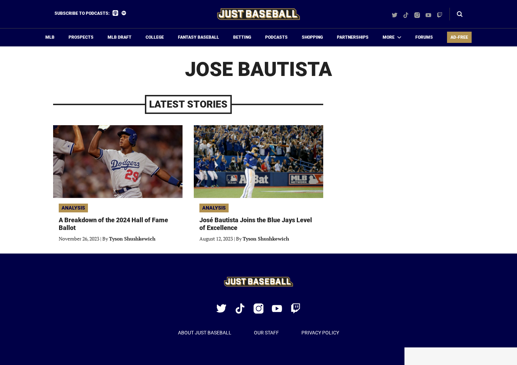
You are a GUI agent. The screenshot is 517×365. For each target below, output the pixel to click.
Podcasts (276, 37)
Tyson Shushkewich (132, 238)
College (155, 37)
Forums (424, 37)
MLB (50, 37)
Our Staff (266, 332)
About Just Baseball (204, 332)
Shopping (312, 37)
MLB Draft (120, 37)
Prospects (81, 37)
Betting (242, 37)
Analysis (73, 208)
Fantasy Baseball (198, 37)
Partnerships (353, 37)
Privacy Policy (320, 332)
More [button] (389, 37)
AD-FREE (459, 37)
